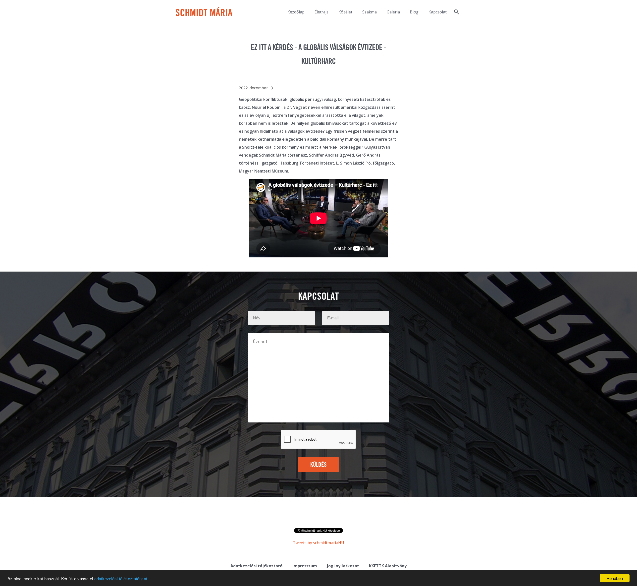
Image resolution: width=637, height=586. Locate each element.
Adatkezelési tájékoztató (256, 566)
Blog (414, 12)
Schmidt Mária (203, 13)
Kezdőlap (296, 12)
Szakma (369, 12)
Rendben (614, 578)
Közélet (345, 12)
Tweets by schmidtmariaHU (318, 542)
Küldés (318, 465)
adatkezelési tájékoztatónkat (120, 578)
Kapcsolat (437, 12)
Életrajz (321, 12)
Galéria (393, 12)
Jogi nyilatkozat (343, 566)
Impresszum (304, 566)
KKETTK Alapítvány (388, 566)
